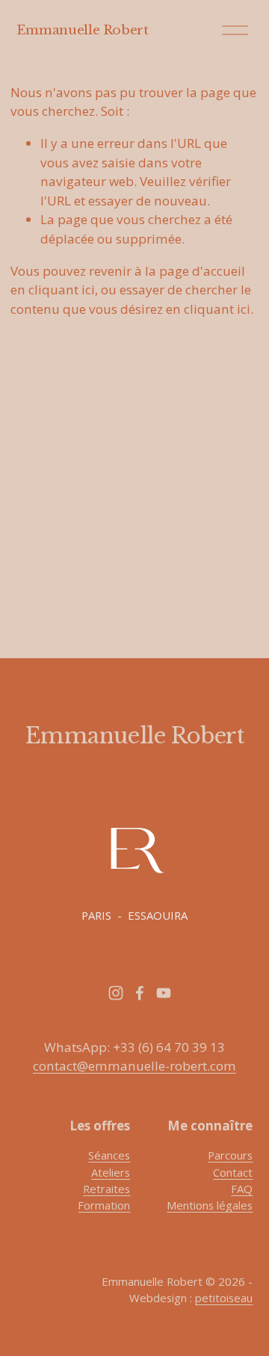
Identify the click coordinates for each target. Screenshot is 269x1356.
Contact (233, 1172)
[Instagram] (115, 992)
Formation (104, 1205)
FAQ (242, 1188)
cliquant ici (61, 289)
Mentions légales (210, 1205)
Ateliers (110, 1172)
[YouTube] (163, 992)
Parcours (230, 1155)
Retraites (106, 1188)
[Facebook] (139, 992)
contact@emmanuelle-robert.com (134, 1065)
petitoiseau (224, 1297)
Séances (109, 1155)
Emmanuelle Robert (82, 30)
